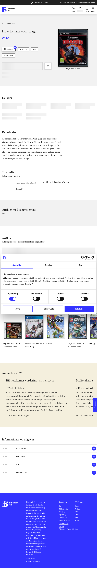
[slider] (73, 49)
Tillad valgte (48, 309)
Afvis (18, 309)
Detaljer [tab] (48, 265)
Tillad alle (79, 309)
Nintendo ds (8, 55)
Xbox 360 (23, 49)
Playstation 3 (8, 49)
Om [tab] (80, 265)
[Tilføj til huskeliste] (48, 66)
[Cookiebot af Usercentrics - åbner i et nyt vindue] (83, 258)
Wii (34, 49)
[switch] (36, 299)
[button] (48, 448)
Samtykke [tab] (17, 265)
